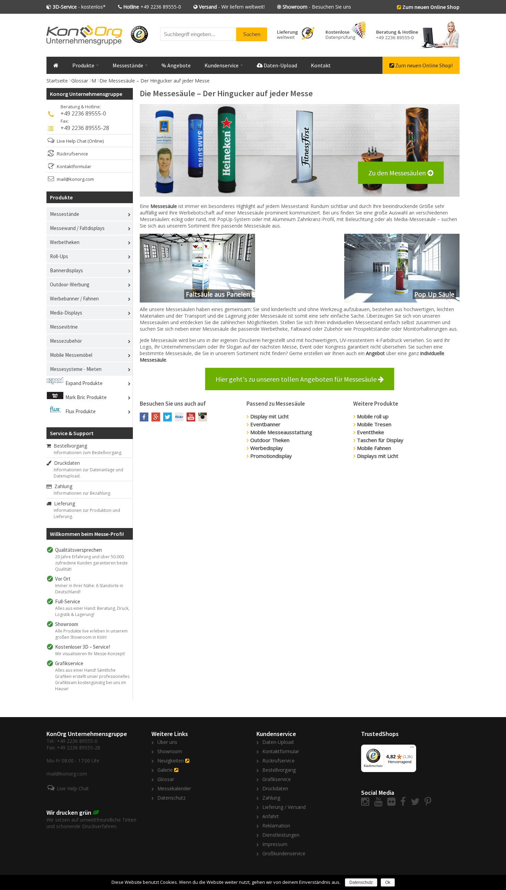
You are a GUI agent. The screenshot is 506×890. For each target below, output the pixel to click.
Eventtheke (370, 432)
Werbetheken (65, 242)
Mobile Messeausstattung (281, 432)
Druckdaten (65, 463)
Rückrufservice (72, 154)
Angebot (375, 353)
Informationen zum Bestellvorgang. (88, 452)
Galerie (165, 770)
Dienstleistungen (280, 835)
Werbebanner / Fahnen (74, 298)
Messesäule (163, 206)
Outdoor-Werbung (69, 284)
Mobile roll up (373, 416)
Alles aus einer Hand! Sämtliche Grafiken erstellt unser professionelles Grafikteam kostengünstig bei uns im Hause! (92, 679)
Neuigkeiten (170, 760)
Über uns (167, 742)
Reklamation (276, 825)
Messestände (128, 65)
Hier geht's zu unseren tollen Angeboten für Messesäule (296, 379)
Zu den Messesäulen (397, 172)
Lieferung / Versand (284, 807)
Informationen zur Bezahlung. (82, 493)
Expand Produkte (84, 383)
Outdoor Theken (269, 440)
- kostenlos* (79, 6)
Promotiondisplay (271, 455)
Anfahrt (270, 816)
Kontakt (321, 65)
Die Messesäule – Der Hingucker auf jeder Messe (154, 80)
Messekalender (174, 788)
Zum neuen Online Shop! (423, 65)
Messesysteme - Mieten (76, 369)
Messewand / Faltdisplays (77, 228)
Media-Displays (66, 312)
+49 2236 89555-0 (152, 6)
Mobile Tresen (374, 424)
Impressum (274, 844)
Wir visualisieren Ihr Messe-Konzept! (90, 654)
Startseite (57, 80)
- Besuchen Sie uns (317, 6)
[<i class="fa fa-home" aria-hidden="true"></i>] (55, 65)
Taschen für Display (380, 440)
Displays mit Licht (377, 455)
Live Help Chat (71, 141)
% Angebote (176, 65)
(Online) (95, 141)
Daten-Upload (280, 65)
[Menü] (412, 749)
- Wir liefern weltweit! (232, 6)
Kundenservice (222, 65)
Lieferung (63, 503)
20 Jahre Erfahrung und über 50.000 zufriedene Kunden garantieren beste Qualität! (91, 563)
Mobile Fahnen (374, 447)
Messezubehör (66, 341)
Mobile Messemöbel (71, 355)
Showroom (169, 751)
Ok (387, 882)
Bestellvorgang (69, 445)
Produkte (83, 65)
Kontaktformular (74, 166)
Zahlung (62, 486)
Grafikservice (276, 779)
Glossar (79, 80)
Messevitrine (64, 326)
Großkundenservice (283, 853)
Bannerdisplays (66, 270)
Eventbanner (265, 424)
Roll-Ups (59, 256)
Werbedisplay (266, 447)
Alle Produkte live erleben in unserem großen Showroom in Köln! (91, 634)
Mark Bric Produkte (86, 397)
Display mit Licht (269, 416)
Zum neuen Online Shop (431, 6)
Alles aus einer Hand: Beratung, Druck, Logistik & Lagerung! (92, 611)
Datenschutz (171, 797)
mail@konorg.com (75, 179)
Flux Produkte (80, 411)
